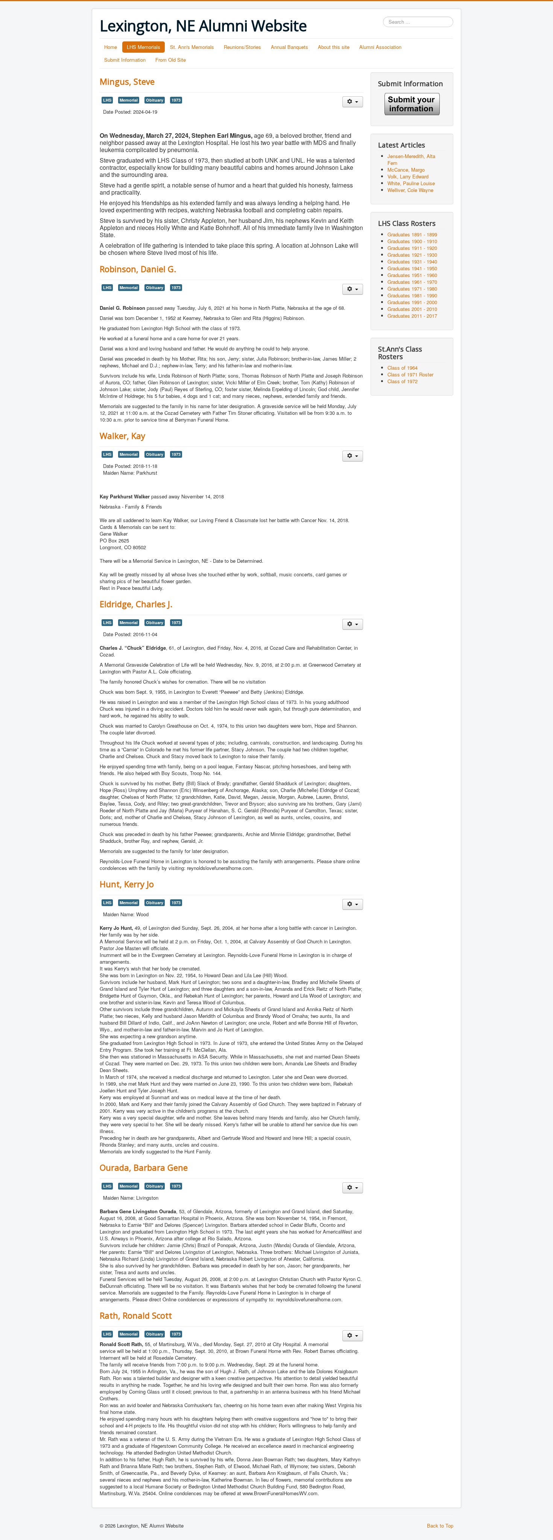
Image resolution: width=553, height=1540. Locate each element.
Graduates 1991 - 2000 (412, 302)
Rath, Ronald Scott (136, 1315)
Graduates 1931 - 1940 (412, 261)
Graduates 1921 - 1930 (412, 254)
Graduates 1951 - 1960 (412, 275)
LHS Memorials (143, 46)
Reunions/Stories (242, 46)
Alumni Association (380, 46)
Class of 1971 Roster (410, 374)
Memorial (129, 100)
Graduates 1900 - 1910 (412, 241)
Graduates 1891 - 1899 (412, 234)
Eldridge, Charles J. (136, 603)
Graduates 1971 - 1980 (412, 288)
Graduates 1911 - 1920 (412, 247)
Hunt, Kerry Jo (127, 884)
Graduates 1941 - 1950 (412, 268)
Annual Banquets (289, 46)
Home (110, 46)
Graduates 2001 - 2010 (412, 308)
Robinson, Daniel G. (138, 268)
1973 (176, 100)
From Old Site (170, 59)
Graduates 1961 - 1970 (412, 281)
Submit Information (125, 59)
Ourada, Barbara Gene (144, 1167)
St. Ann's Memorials (192, 46)
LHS (107, 100)
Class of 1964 (402, 367)
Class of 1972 (402, 381)
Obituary (154, 100)
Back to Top (440, 1525)
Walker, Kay (122, 435)
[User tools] (352, 101)
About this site (333, 46)
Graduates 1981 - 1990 (412, 295)
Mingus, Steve (127, 81)
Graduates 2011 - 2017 (412, 315)
